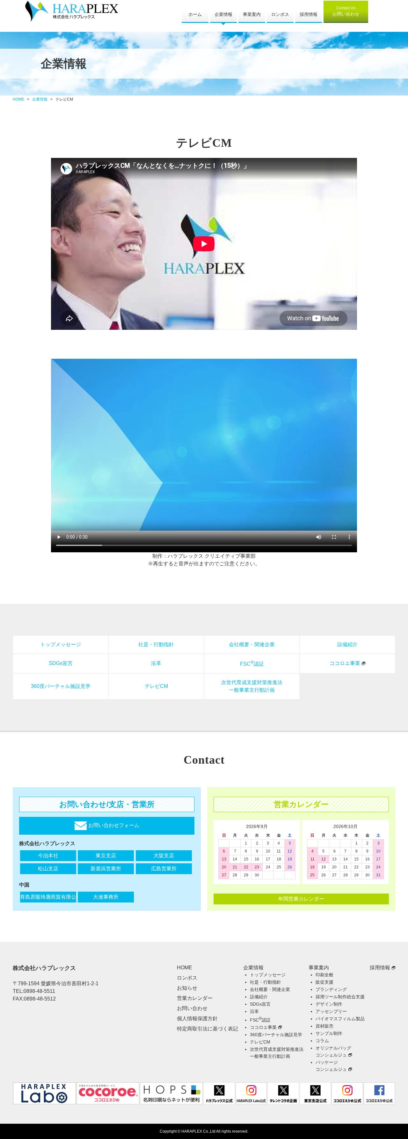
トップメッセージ (60, 644)
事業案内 (252, 14)
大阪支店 (164, 855)
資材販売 (324, 1026)
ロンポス (280, 14)
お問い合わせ (345, 11)
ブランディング (331, 989)
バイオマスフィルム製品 (340, 1018)
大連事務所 (106, 897)
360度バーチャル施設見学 (61, 686)
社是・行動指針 (156, 644)
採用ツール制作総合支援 (340, 996)
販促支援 (324, 982)
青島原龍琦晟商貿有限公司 (48, 897)
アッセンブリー (331, 1011)
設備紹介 (347, 644)
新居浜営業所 (106, 868)
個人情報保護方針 (197, 1018)
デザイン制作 (329, 1004)
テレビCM (156, 686)
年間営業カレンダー (301, 899)
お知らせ (187, 988)
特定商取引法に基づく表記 (207, 1028)
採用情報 (308, 14)
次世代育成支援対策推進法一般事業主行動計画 (251, 686)
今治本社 (48, 855)
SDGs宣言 (61, 663)
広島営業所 (164, 868)
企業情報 (223, 14)
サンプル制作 (329, 1033)
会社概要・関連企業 (252, 644)
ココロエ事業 (345, 663)
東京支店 (106, 855)
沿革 (156, 663)
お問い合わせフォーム (113, 825)
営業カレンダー (195, 998)
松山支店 (48, 868)
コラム (322, 1040)
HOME (18, 99)
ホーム (195, 14)
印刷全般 (324, 974)
